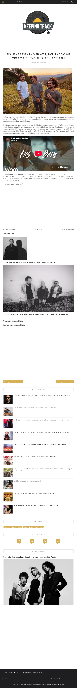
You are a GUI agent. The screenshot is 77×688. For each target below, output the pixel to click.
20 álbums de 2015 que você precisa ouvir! (28, 481)
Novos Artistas (33, 527)
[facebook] (16, 2)
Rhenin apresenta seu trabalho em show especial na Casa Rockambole (36, 505)
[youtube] (22, 2)
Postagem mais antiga (65, 382)
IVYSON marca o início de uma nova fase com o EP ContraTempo (29, 262)
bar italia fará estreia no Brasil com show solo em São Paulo (30, 557)
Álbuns (34, 50)
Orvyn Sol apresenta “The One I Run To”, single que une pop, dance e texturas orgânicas (42, 395)
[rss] (24, 2)
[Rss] (58, 541)
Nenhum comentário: (10, 229)
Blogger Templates (58, 685)
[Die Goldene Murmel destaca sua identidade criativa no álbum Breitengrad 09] (38, 288)
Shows (42, 527)
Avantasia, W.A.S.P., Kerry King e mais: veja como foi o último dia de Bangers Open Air (41, 432)
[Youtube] (45, 541)
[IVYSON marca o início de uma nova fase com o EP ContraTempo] (29, 248)
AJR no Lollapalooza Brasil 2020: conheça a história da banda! (34, 493)
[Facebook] (19, 541)
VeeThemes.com (46, 685)
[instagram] (20, 2)
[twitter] (18, 2)
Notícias (41, 50)
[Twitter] (32, 541)
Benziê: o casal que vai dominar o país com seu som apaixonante (35, 408)
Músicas (13, 527)
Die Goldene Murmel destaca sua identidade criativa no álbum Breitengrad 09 (35, 314)
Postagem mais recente (12, 382)
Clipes (25, 527)
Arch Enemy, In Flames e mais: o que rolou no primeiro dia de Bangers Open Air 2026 (41, 420)
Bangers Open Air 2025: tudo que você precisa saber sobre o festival (36, 456)
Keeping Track (27, 685)
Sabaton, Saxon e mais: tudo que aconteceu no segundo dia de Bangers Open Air (40, 444)
